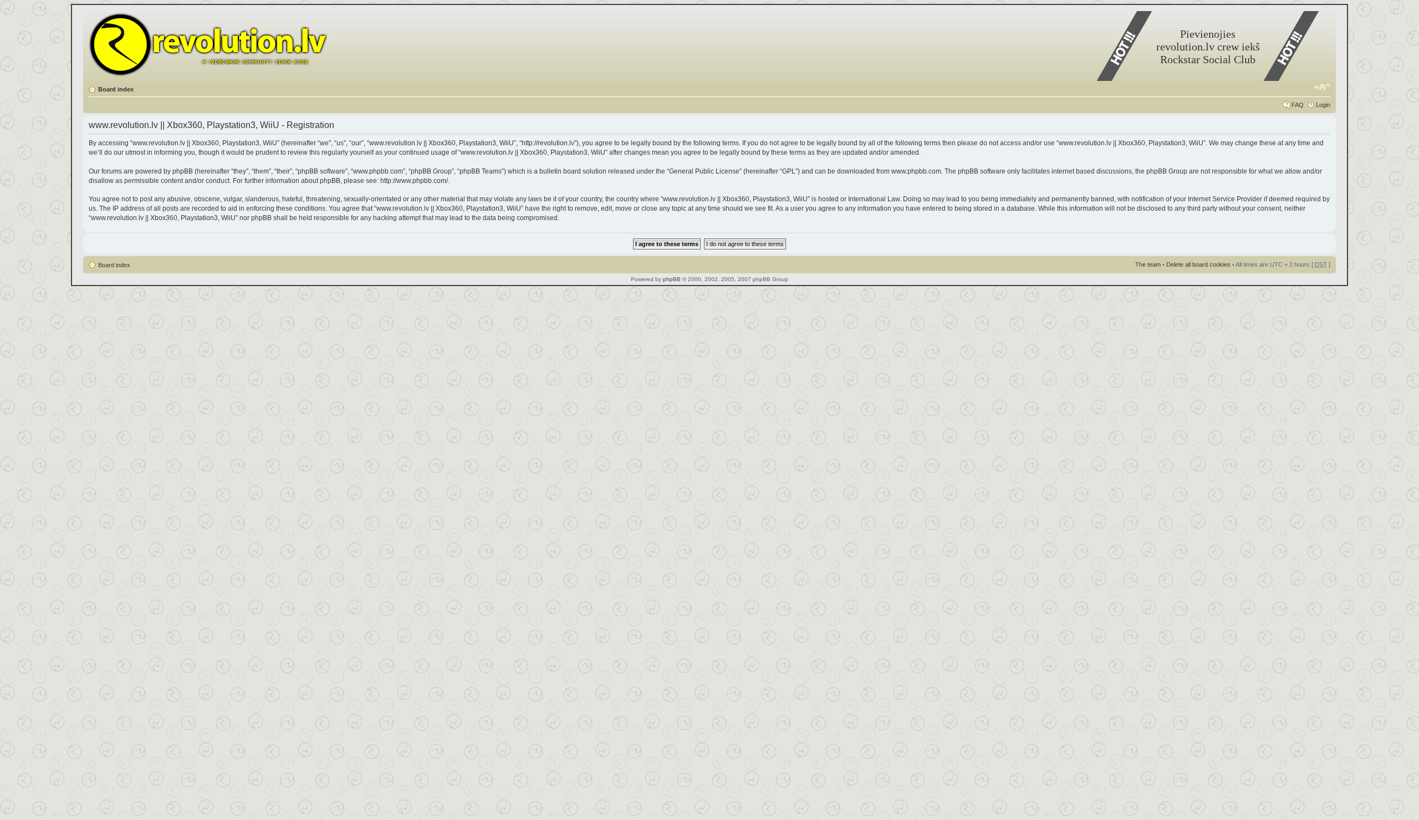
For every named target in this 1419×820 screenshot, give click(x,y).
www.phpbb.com (916, 171)
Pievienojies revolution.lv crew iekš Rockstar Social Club (1208, 46)
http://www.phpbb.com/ (414, 181)
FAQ (1298, 104)
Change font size (1322, 87)
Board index (116, 89)
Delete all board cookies (1198, 264)
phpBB (672, 279)
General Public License (704, 171)
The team (1148, 264)
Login (1323, 104)
